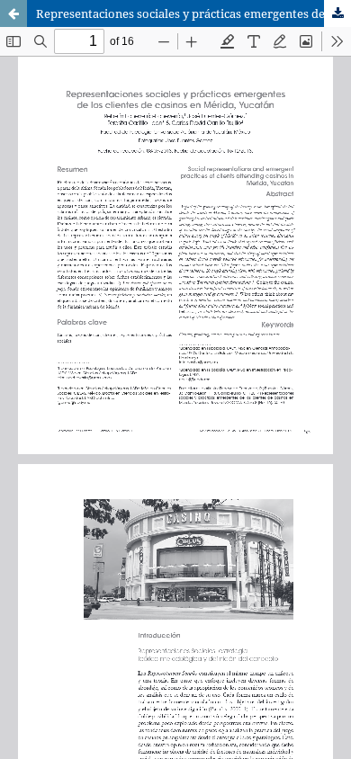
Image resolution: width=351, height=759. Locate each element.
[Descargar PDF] (337, 13)
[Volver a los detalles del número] (13, 13)
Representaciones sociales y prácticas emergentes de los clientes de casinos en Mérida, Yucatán (193, 13)
